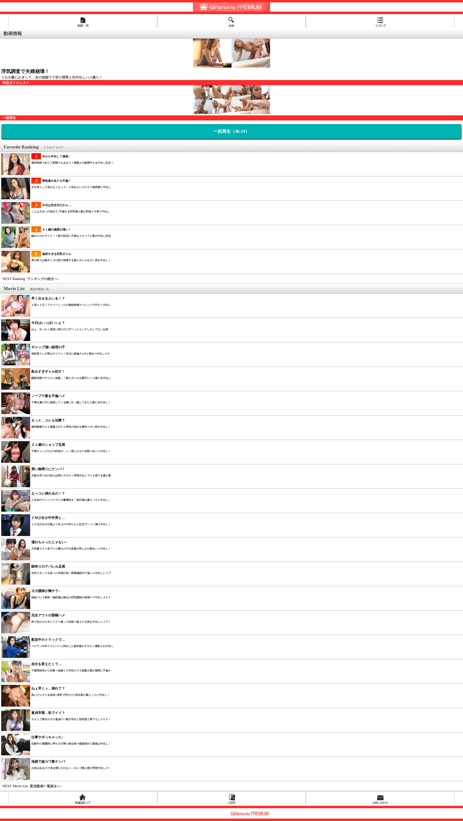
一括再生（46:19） (231, 131)
